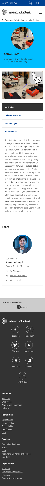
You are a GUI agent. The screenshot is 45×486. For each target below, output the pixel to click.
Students (6, 398)
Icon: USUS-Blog (22, 375)
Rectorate (6, 468)
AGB (4, 432)
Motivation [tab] (9, 107)
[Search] (37, 3)
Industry (5, 408)
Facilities (6, 475)
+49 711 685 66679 (18, 275)
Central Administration (12, 478)
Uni (3, 3)
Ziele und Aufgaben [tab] (13, 115)
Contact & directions (11, 444)
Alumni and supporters (12, 405)
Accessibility (7, 426)
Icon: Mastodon (29, 345)
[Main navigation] (40, 12)
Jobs (4, 450)
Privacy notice (8, 423)
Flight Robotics (19, 20)
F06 (11, 3)
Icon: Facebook (15, 329)
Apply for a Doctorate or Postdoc (16, 453)
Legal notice (7, 419)
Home (2, 20)
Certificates (7, 429)
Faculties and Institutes (12, 471)
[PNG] (22, 85)
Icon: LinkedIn (29, 360)
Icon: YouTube (16, 360)
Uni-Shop (6, 457)
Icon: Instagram (29, 329)
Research (8, 20)
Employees (7, 401)
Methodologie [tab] (11, 123)
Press (4, 447)
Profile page (15, 271)
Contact (24, 307)
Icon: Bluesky (15, 345)
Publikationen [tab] (11, 131)
